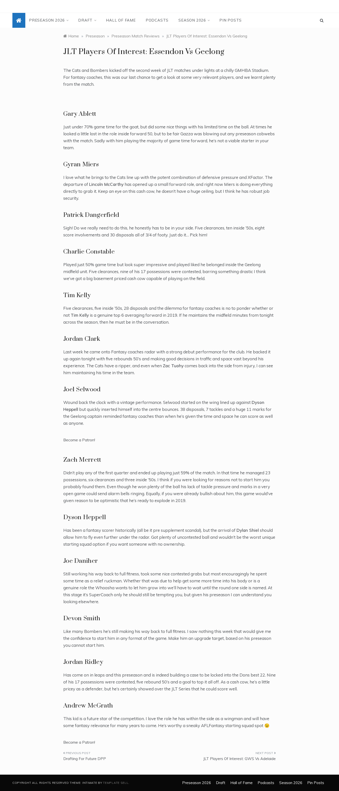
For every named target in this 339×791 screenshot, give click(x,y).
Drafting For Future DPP (84, 758)
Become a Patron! (79, 439)
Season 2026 (192, 20)
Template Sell (115, 783)
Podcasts (157, 20)
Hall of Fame (121, 20)
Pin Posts (230, 20)
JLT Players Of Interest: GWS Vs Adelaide (239, 758)
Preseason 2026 (47, 20)
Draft (85, 20)
